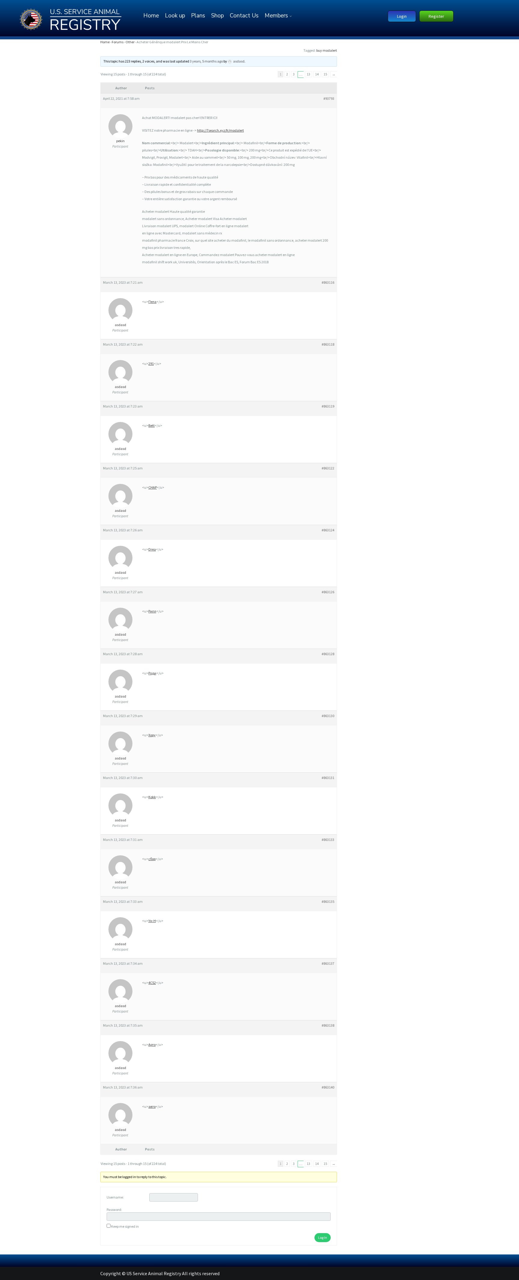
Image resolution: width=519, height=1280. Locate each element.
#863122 (328, 468)
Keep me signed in (125, 1226)
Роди (152, 673)
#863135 (328, 901)
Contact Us (244, 16)
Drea (152, 549)
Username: (115, 1197)
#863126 (328, 592)
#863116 (328, 282)
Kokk (152, 797)
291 (151, 363)
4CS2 (152, 982)
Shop (217, 16)
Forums (117, 42)
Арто (152, 1044)
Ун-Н (152, 920)
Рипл (152, 611)
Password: (114, 1209)
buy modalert (326, 50)
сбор (152, 859)
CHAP (152, 487)
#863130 (328, 715)
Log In (322, 1237)
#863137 (328, 963)
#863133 (328, 839)
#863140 (328, 1087)
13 (308, 74)
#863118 (328, 344)
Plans (198, 16)
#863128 (328, 654)
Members (276, 16)
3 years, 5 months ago (206, 61)
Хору (152, 735)
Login (402, 16)
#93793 (328, 98)
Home (151, 16)
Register (436, 16)
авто (152, 1106)
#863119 (328, 406)
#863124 (328, 530)
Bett (151, 425)
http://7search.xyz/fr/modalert (220, 130)
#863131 (328, 777)
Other (130, 42)
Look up (175, 16)
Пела (152, 301)
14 (317, 74)
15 (325, 74)
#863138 (328, 1025)
